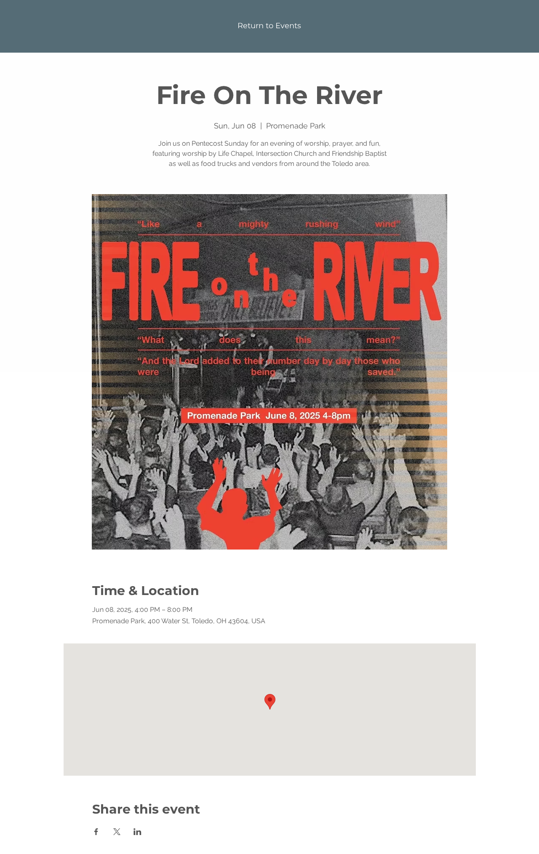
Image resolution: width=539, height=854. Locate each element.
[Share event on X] (117, 831)
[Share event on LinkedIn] (137, 831)
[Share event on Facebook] (96, 831)
